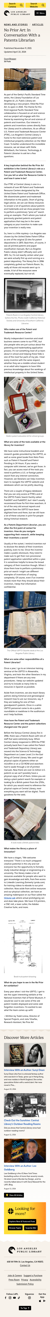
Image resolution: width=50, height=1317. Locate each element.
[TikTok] (19, 1297)
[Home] (17, 13)
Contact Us (25, 1265)
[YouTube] (14, 1297)
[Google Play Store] (44, 1301)
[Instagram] (10, 1297)
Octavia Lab (9, 898)
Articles (37, 24)
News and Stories (16, 24)
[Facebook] (5, 1297)
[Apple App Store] (40, 1301)
